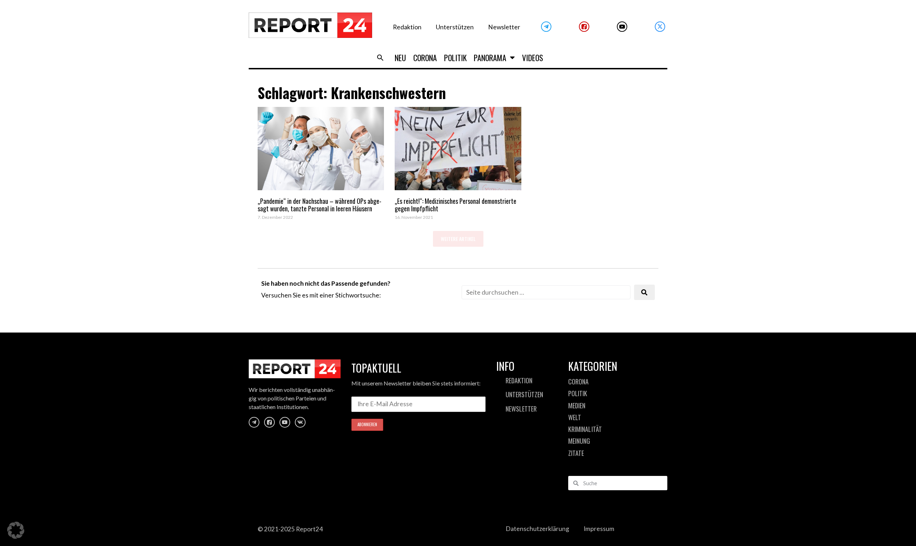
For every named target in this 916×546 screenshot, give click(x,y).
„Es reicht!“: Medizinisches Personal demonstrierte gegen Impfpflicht (455, 204)
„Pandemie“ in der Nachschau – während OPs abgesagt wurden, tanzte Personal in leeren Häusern (319, 204)
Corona (425, 57)
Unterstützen (455, 27)
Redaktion (407, 27)
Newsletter (504, 27)
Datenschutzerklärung (537, 528)
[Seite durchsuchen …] (546, 292)
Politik (455, 57)
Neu (400, 57)
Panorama (490, 57)
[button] (380, 57)
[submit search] (644, 292)
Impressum (599, 528)
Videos (532, 57)
